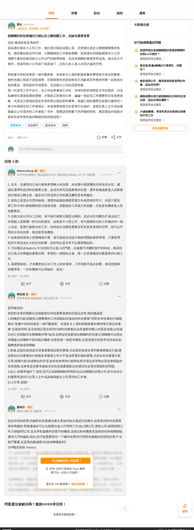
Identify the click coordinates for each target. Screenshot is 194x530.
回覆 (106, 283)
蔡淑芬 (21, 407)
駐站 (97, 13)
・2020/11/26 (65, 298)
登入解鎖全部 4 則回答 (65, 460)
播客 (142, 13)
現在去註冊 (78, 484)
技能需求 (33, 125)
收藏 (104, 137)
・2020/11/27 (106, 174)
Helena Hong (25, 170)
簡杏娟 (21, 294)
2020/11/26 (29, 24)
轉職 (65, 125)
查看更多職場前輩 (63, 514)
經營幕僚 (15, 125)
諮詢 (120, 13)
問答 (51, 13)
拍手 (28, 283)
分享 (118, 137)
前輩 (74, 13)
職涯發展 (50, 125)
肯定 (67, 283)
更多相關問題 (160, 128)
